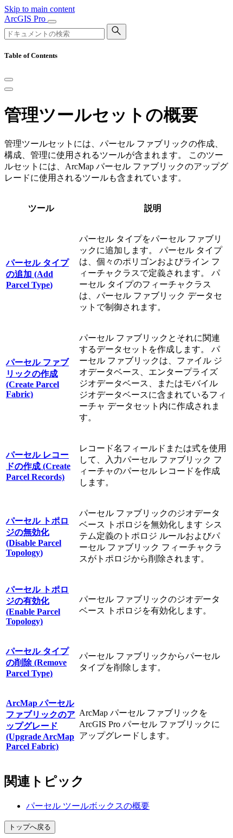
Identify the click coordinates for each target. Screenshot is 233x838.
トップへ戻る (30, 827)
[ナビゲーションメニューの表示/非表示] (52, 21)
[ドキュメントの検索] (116, 31)
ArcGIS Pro (26, 18)
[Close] (8, 79)
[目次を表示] (8, 89)
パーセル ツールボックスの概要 (88, 805)
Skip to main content (39, 9)
